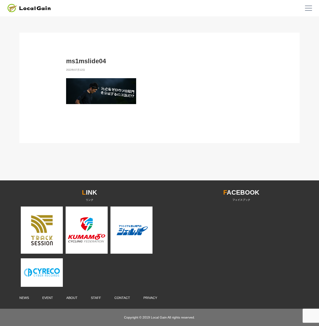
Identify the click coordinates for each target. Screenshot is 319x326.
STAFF (96, 298)
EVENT (47, 298)
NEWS (24, 298)
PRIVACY (150, 298)
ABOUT (72, 298)
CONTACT (122, 298)
